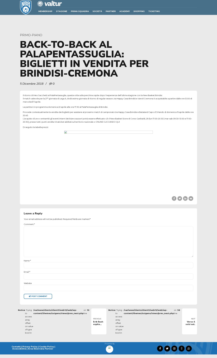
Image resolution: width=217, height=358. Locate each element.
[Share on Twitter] (179, 198)
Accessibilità (19, 348)
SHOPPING (139, 11)
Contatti (16, 346)
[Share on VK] (191, 198)
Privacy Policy (29, 346)
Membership (45, 11)
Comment (29, 224)
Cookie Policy (46, 346)
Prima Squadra (80, 11)
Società (97, 11)
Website (28, 283)
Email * (27, 272)
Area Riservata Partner (40, 348)
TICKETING (154, 11)
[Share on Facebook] (174, 198)
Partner (111, 11)
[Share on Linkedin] (185, 198)
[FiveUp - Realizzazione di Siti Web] (109, 348)
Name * (27, 260)
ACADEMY (124, 11)
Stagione (61, 11)
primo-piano (31, 35)
